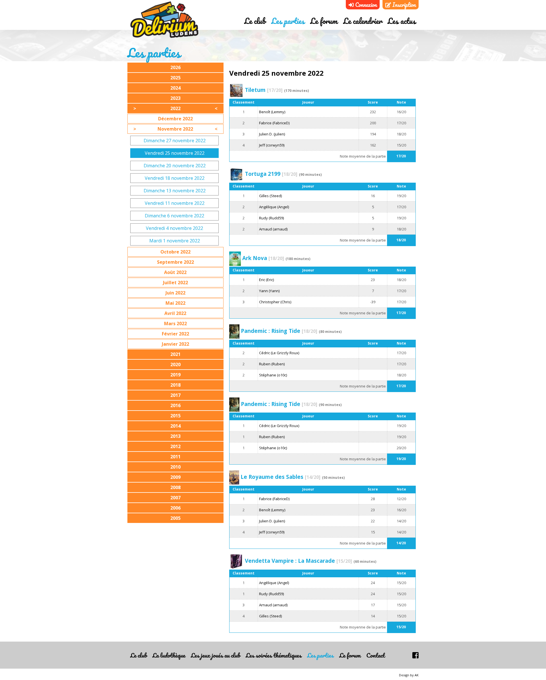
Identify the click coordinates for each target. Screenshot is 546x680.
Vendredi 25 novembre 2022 (174, 153)
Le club (255, 21)
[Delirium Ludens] (164, 19)
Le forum (324, 21)
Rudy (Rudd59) (271, 218)
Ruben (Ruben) (272, 363)
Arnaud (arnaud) (273, 229)
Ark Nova (263, 257)
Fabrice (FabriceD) (274, 122)
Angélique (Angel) (274, 206)
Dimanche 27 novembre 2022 (175, 140)
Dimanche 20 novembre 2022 (175, 165)
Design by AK (409, 675)
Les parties (288, 21)
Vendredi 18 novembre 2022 (174, 178)
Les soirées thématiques (273, 655)
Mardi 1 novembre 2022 (174, 241)
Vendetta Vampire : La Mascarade (298, 560)
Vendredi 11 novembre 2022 (174, 203)
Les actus (402, 21)
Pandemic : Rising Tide (279, 330)
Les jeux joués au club (215, 655)
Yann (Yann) (269, 290)
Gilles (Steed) (270, 195)
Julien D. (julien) (272, 134)
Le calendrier (362, 21)
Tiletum (264, 89)
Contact (375, 655)
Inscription (403, 4)
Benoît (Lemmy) (272, 111)
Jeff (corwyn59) (271, 145)
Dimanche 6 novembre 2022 (174, 216)
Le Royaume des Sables (280, 476)
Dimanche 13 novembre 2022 (175, 190)
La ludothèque (168, 655)
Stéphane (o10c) (273, 375)
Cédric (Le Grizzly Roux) (279, 352)
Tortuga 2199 (271, 173)
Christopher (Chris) (275, 301)
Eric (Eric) (266, 279)
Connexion (365, 4)
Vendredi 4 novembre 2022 (174, 228)
